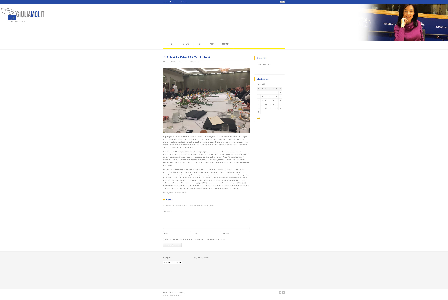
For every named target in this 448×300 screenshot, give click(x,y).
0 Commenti (195, 62)
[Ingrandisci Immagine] (206, 68)
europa (179, 193)
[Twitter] (281, 2)
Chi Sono (171, 44)
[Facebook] (283, 2)
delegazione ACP (171, 193)
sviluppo (183, 62)
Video (212, 44)
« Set (258, 118)
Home (166, 2)
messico (183, 193)
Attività (186, 44)
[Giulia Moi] (30, 15)
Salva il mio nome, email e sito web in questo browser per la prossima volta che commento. (195, 239)
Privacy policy (180, 292)
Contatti (225, 44)
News (199, 44)
